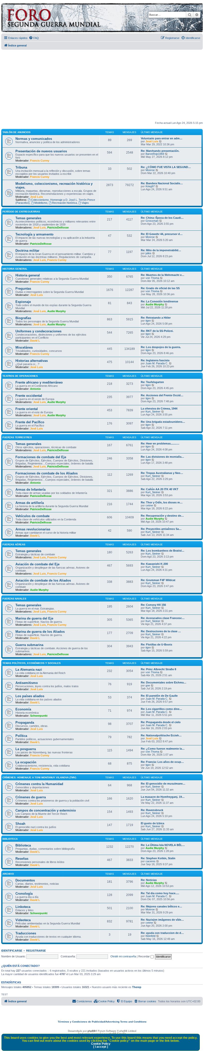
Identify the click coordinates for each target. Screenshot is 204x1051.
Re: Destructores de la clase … (161, 631)
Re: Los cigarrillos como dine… (161, 708)
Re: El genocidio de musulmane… (163, 783)
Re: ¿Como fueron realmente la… (163, 748)
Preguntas (23, 288)
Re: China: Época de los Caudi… (162, 217)
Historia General (14, 268)
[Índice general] (73, 18)
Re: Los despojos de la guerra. (161, 347)
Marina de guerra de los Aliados (40, 631)
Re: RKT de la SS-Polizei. (157, 330)
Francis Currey (39, 160)
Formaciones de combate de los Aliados (46, 473)
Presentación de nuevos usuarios (41, 151)
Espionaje (23, 302)
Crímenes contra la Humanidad (39, 784)
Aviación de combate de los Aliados (43, 580)
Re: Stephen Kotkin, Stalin (158, 858)
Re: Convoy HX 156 (153, 604)
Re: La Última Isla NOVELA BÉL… (163, 844)
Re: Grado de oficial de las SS (160, 288)
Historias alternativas (31, 361)
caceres (150, 861)
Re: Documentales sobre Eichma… (163, 682)
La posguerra (25, 749)
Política (21, 736)
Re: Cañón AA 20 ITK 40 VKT (159, 489)
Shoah (20, 824)
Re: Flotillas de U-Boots (156, 644)
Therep (136, 987)
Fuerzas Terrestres (17, 437)
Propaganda (24, 722)
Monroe (150, 170)
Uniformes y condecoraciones (38, 331)
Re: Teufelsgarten (152, 382)
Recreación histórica (64, 202)
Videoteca (23, 920)
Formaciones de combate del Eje (40, 457)
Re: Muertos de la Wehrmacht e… (162, 274)
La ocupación (25, 762)
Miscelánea (24, 347)
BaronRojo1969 (155, 153)
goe (148, 685)
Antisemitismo (26, 683)
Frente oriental (26, 409)
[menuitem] (34, 38)
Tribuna (21, 167)
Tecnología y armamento (34, 234)
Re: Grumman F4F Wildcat (158, 580)
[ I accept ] (100, 1046)
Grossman (152, 220)
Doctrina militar (27, 250)
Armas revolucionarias (32, 529)
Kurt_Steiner (153, 411)
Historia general (27, 275)
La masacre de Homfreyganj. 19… (163, 796)
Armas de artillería (29, 503)
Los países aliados (29, 696)
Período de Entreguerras (21, 211)
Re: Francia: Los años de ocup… (162, 761)
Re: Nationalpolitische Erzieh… (161, 735)
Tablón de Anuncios (16, 132)
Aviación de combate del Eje (37, 564)
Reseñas (21, 858)
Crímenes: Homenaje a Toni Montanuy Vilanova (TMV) (39, 777)
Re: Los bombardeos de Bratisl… (162, 550)
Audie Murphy (56, 311)
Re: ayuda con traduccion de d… (162, 932)
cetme (149, 505)
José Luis (152, 141)
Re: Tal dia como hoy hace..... (160, 893)
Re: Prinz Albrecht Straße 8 (158, 669)
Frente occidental (28, 396)
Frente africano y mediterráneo (39, 382)
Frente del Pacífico (29, 422)
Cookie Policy (100, 1043)
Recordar (144, 956)
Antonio (35, 388)
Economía (23, 709)
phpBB (92, 1031)
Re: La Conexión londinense (159, 301)
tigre (148, 320)
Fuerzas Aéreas (13, 544)
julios (149, 253)
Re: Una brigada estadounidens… (163, 421)
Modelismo (40, 202)
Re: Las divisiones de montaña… (162, 456)
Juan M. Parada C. (157, 363)
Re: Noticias (149, 879)
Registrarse (36, 950)
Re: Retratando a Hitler (156, 317)
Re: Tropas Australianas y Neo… (162, 472)
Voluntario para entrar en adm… (161, 138)
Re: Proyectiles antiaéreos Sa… (161, 528)
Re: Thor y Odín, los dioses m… (162, 502)
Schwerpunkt (39, 715)
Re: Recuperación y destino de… (162, 515)
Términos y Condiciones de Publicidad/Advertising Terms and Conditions (102, 1021)
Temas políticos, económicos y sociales (31, 663)
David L (35, 340)
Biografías (23, 318)
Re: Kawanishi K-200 (154, 563)
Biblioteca (10, 839)
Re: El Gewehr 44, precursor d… (162, 233)
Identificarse (11, 950)
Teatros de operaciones (20, 376)
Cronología (24, 893)
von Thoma (152, 277)
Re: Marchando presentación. (160, 150)
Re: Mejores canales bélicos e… (161, 906)
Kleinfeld (150, 935)
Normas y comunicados (33, 139)
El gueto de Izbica (152, 823)
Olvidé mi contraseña (123, 956)
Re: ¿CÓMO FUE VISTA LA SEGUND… (166, 167)
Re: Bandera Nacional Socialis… (162, 183)
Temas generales (28, 218)
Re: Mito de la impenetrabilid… (161, 250)
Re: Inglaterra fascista (155, 360)
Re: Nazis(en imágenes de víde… (162, 919)
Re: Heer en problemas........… (160, 443)
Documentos (25, 880)
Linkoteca (22, 907)
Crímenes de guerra (30, 797)
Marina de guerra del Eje (34, 618)
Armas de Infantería (30, 489)
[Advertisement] (102, 86)
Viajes (85, 202)
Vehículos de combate (32, 516)
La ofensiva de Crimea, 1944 (159, 408)
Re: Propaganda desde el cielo (161, 722)
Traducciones (25, 933)
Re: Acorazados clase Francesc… (163, 618)
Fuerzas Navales (14, 598)
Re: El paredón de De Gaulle (159, 695)
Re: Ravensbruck (152, 810)
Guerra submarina (29, 645)
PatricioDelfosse (58, 227)
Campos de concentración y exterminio (45, 810)
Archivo (8, 873)
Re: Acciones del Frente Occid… (162, 395)
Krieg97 (150, 186)
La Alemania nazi (28, 669)
